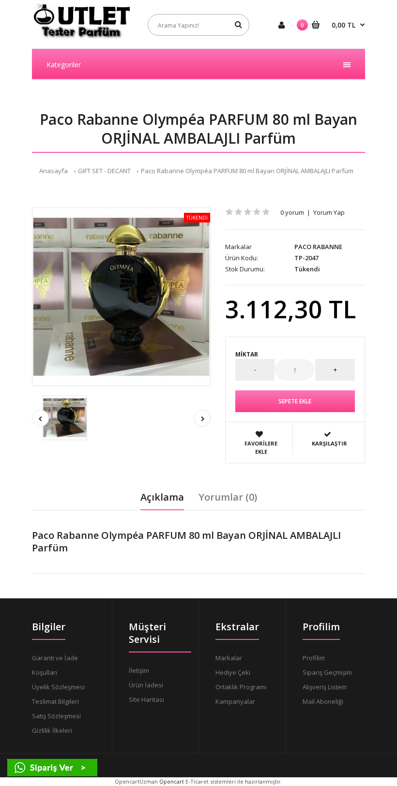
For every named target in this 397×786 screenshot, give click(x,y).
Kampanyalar (235, 701)
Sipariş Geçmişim (327, 672)
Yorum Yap (329, 212)
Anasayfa (53, 170)
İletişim (139, 670)
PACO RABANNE (318, 246)
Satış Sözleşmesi (56, 716)
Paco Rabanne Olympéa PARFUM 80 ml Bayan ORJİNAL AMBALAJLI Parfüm (247, 170)
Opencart (171, 781)
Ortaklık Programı (240, 686)
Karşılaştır (329, 443)
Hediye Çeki (232, 672)
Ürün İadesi (146, 685)
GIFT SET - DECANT (104, 170)
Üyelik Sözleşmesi (58, 686)
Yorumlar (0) (227, 497)
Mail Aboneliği (323, 701)
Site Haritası (146, 699)
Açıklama (162, 497)
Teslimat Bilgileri (55, 701)
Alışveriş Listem (325, 686)
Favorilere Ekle (260, 448)
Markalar (228, 657)
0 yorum (292, 212)
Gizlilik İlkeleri (52, 730)
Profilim (314, 657)
